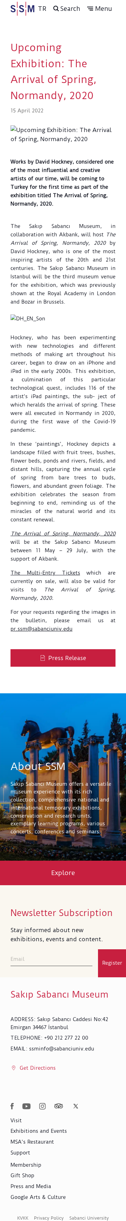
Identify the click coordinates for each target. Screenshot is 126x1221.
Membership (25, 1165)
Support (20, 1153)
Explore (63, 873)
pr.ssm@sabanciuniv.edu (41, 629)
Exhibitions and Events (38, 1131)
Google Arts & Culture (38, 1197)
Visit (16, 1120)
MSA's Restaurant (32, 1142)
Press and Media (30, 1186)
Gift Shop (22, 1175)
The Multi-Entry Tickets (45, 573)
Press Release (67, 657)
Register (112, 963)
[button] (99, 9)
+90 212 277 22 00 (66, 1038)
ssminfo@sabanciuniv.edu (61, 1049)
